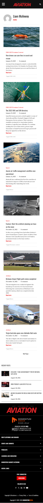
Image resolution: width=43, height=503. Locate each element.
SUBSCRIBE (21, 478)
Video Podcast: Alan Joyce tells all (21, 384)
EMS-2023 (13, 76)
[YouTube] (27, 488)
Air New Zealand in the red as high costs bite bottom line (26, 394)
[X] (19, 488)
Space (8, 168)
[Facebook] (16, 488)
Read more (8, 72)
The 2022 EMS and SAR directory (17, 110)
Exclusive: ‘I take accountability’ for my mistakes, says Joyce (25, 373)
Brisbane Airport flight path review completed (21, 279)
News (11, 189)
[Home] (21, 409)
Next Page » (26, 354)
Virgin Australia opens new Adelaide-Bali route (21, 333)
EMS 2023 (9, 52)
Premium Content (17, 52)
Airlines (8, 276)
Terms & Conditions (33, 495)
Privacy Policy (22, 495)
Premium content (15, 244)
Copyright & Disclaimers (11, 495)
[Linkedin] (21, 488)
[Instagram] (24, 488)
